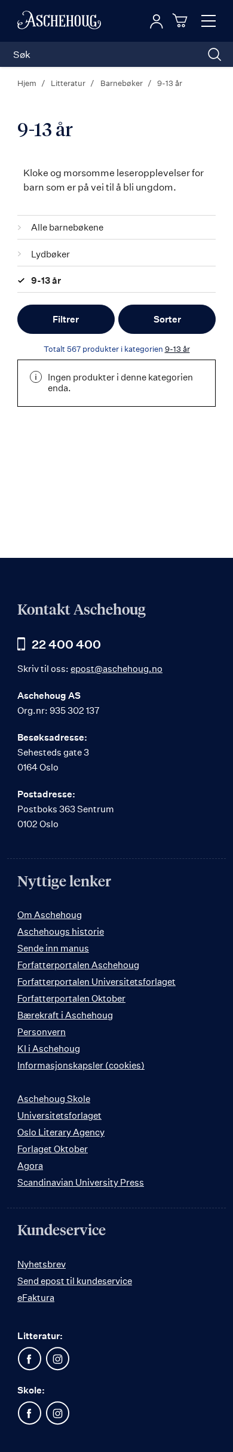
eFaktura (35, 1297)
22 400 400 (66, 644)
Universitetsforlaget (59, 1115)
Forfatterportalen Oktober (71, 998)
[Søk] (214, 54)
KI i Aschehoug (48, 1048)
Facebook (29, 1359)
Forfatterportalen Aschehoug (78, 965)
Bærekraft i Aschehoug (65, 1015)
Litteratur (69, 83)
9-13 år (177, 349)
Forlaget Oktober (52, 1149)
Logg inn (156, 21)
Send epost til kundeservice (74, 1281)
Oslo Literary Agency (61, 1132)
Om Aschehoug (49, 914)
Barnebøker (122, 83)
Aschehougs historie (60, 931)
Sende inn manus (53, 948)
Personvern (41, 1031)
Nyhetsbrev (41, 1264)
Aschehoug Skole (53, 1098)
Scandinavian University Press (80, 1182)
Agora (30, 1165)
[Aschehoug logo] (59, 21)
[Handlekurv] (181, 20)
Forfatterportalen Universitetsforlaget (96, 981)
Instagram (57, 1359)
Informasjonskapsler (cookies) (81, 1065)
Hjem (27, 83)
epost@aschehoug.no (116, 668)
